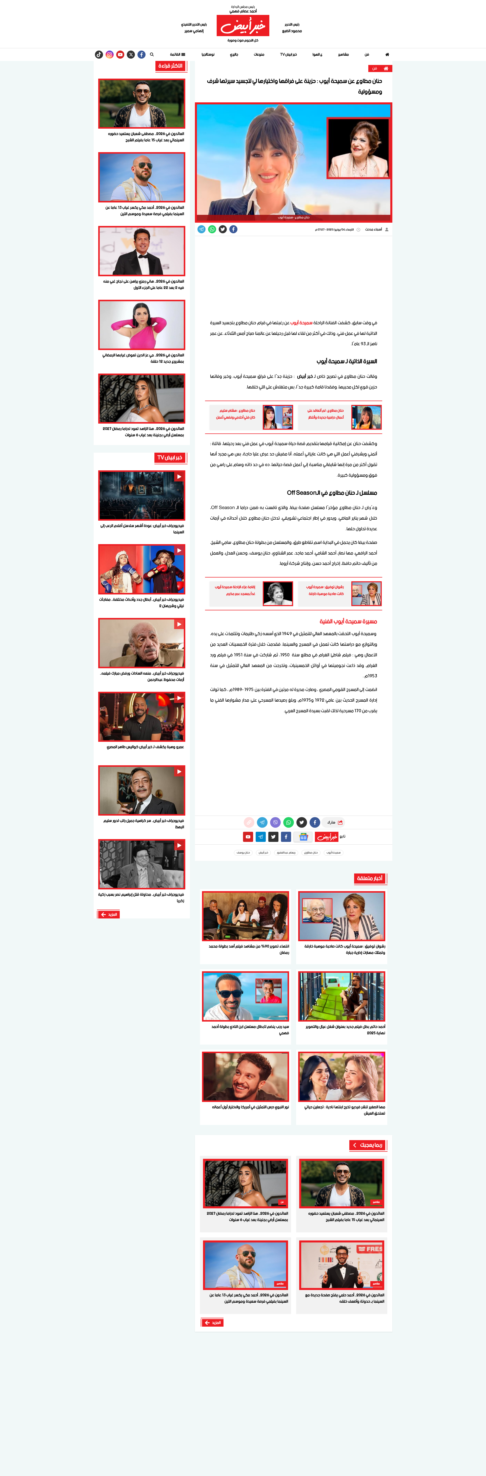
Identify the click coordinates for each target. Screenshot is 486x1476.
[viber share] (201, 229)
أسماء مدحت (373, 229)
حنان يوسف (243, 853)
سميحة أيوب (301, 323)
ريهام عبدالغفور (286, 853)
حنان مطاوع (311, 853)
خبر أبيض (263, 853)
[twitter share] (223, 229)
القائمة (175, 54)
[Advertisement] (293, 277)
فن (367, 54)
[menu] (152, 55)
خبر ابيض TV (288, 54)
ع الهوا (317, 54)
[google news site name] (303, 837)
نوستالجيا (208, 54)
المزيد (216, 1323)
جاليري (234, 54)
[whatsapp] (249, 822)
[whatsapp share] (212, 229)
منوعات (259, 54)
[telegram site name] (261, 837)
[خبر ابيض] (243, 25)
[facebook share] (233, 229)
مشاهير (343, 54)
